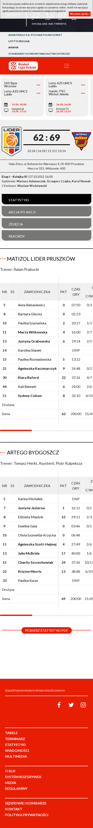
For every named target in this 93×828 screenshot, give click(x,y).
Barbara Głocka (30, 314)
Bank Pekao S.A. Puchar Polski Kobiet (35, 34)
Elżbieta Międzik (30, 517)
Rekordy (17, 236)
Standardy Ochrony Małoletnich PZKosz (39, 53)
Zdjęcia (16, 224)
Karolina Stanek (29, 350)
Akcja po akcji (22, 212)
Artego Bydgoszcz (33, 452)
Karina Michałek (30, 499)
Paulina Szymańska (32, 323)
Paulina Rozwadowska (34, 359)
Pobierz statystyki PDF (46, 630)
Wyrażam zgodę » (80, 13)
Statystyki (19, 200)
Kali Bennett (27, 386)
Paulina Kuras (28, 580)
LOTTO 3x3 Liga (19, 41)
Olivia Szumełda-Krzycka (37, 535)
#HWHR (13, 47)
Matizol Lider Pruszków (41, 258)
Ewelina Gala (27, 526)
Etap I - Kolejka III (14, 176)
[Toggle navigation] (67, 66)
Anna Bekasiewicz (31, 305)
